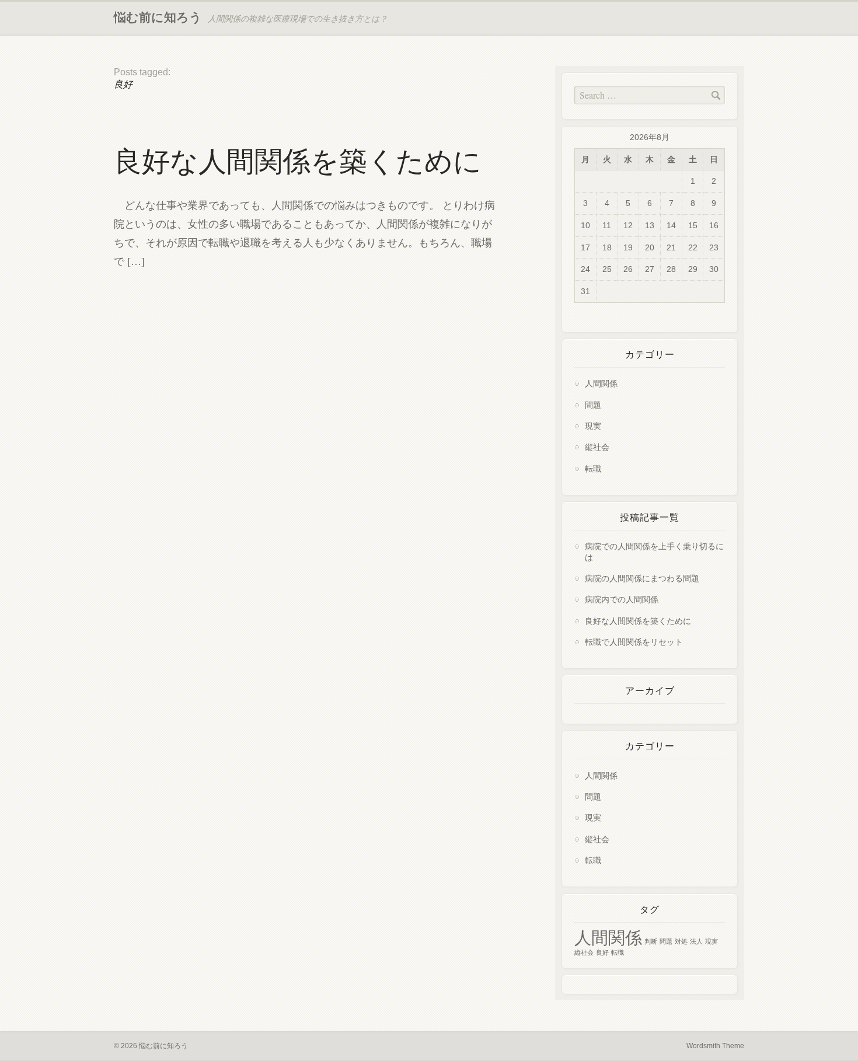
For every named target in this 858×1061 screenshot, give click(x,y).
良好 (602, 952)
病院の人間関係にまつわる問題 (642, 578)
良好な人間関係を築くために (298, 161)
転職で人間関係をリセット (634, 641)
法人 (696, 941)
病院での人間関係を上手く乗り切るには (654, 551)
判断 (650, 941)
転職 (593, 468)
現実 (593, 425)
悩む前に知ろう (158, 17)
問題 (593, 404)
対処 (681, 941)
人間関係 (601, 383)
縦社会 (597, 446)
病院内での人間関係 (621, 599)
